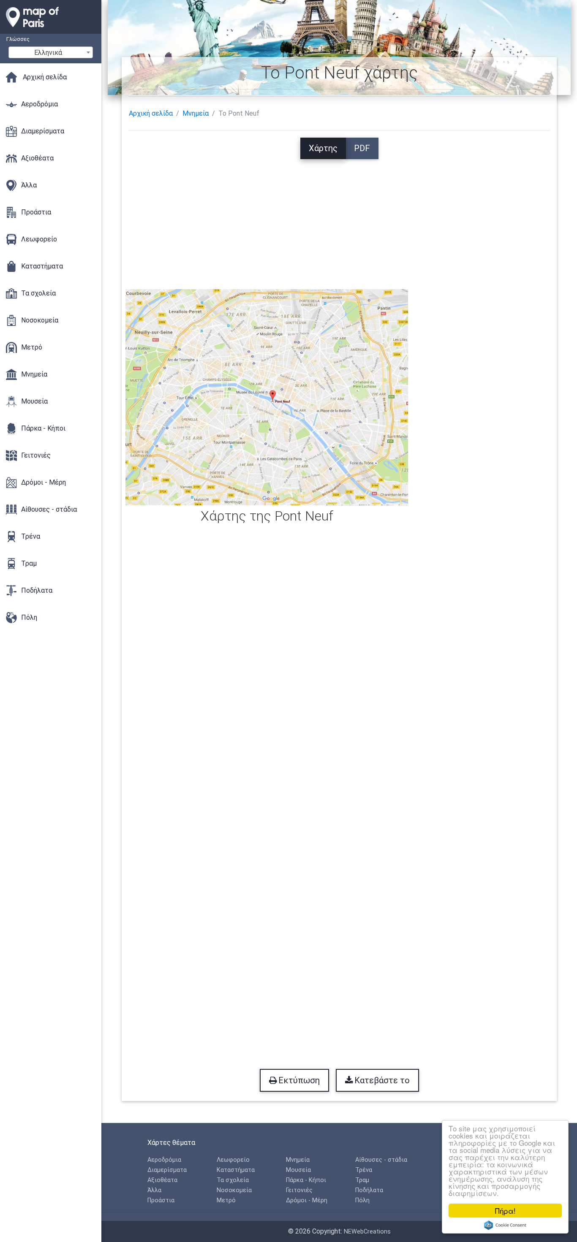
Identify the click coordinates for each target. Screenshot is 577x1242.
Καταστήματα (236, 1170)
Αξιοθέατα (162, 1180)
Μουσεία (298, 1170)
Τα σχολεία (233, 1180)
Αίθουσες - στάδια (381, 1159)
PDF (362, 148)
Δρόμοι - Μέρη (306, 1200)
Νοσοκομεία (234, 1190)
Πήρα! (505, 1210)
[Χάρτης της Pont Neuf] (266, 397)
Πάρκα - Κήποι (306, 1180)
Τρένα (363, 1170)
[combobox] (50, 52)
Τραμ (362, 1180)
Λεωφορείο (233, 1159)
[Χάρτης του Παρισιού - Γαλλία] (50, 29)
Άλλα (154, 1190)
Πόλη (362, 1200)
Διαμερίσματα (167, 1170)
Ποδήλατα (369, 1190)
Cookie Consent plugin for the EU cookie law (505, 1225)
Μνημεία (195, 113)
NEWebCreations (367, 1231)
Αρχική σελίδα (151, 113)
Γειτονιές (299, 1190)
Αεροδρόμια (164, 1159)
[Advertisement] (339, 218)
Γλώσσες (18, 39)
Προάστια (160, 1200)
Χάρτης (323, 148)
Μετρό (226, 1200)
